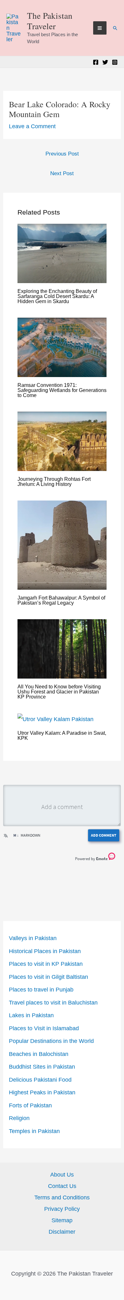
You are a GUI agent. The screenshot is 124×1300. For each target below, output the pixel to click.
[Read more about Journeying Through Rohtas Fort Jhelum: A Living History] (62, 441)
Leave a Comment (32, 126)
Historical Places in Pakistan (45, 951)
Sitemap (62, 1220)
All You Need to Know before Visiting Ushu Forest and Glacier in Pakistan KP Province (59, 692)
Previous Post (62, 154)
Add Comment (103, 835)
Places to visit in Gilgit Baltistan (48, 977)
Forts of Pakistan (30, 1105)
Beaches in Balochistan (38, 1054)
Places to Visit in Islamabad (44, 1028)
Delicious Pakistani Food (40, 1080)
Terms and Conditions (62, 1197)
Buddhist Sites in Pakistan (42, 1067)
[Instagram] (115, 62)
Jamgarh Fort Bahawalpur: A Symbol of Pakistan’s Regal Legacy (61, 600)
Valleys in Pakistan (33, 938)
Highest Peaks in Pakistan (42, 1092)
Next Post (62, 173)
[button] (115, 28)
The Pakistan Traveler (49, 20)
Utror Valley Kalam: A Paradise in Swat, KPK (61, 735)
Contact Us (62, 1186)
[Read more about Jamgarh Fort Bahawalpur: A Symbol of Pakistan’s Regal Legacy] (62, 545)
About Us (62, 1174)
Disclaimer (62, 1232)
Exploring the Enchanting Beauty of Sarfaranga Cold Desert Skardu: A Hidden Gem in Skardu (57, 296)
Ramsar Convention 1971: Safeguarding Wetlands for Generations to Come (62, 390)
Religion (19, 1118)
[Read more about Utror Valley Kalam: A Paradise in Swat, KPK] (55, 719)
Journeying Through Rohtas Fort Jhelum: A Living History (54, 481)
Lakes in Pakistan (31, 1015)
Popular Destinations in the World (51, 1041)
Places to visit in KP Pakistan (46, 964)
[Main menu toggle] (100, 28)
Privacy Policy (62, 1209)
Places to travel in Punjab (41, 989)
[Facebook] (96, 62)
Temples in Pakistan (34, 1131)
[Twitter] (105, 62)
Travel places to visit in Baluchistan (53, 1002)
